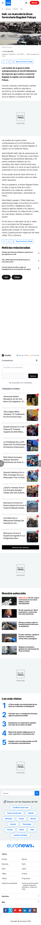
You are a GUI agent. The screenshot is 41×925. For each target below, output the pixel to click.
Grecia (21, 819)
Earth (24, 864)
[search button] (37, 793)
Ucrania (13, 824)
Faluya (17, 277)
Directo (34, 3)
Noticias (8, 9)
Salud (21, 830)
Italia (32, 830)
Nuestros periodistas (9, 883)
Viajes (4, 874)
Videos (4, 878)
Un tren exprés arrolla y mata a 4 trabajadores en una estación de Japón (16, 268)
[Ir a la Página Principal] (8, 3)
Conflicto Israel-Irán (20, 808)
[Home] (2, 9)
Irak (21, 9)
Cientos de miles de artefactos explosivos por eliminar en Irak (17, 253)
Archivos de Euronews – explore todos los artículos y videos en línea (30, 886)
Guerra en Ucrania (14, 813)
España (31, 813)
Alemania (8, 819)
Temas (4, 854)
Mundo (15, 9)
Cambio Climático (21, 835)
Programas (26, 878)
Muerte (33, 819)
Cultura (24, 874)
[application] (20, 33)
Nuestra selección (14, 593)
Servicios (5, 896)
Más (3, 902)
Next (3, 869)
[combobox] (20, 793)
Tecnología (27, 824)
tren (6, 277)
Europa (4, 859)
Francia (10, 830)
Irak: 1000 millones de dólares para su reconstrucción (16, 261)
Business (5, 864)
